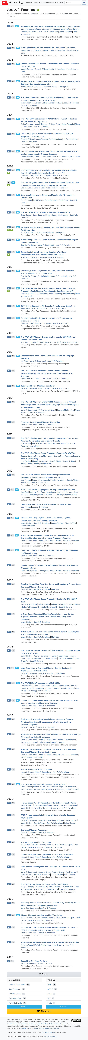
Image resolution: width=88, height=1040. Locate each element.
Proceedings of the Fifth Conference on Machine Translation (44, 178)
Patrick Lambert (54, 887)
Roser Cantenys (51, 200)
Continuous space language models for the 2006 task (47, 854)
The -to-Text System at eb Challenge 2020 (45, 212)
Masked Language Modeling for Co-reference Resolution (48, 306)
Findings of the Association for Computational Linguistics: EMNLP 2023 (48, 89)
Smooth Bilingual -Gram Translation (36, 769)
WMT (49, 984)
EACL (49, 1003)
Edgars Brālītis (70, 523)
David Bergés (38, 200)
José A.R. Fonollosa (28, 963)
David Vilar (56, 755)
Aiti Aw (40, 691)
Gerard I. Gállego (41, 50)
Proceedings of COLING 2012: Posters (36, 509)
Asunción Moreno (45, 495)
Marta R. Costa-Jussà (69, 492)
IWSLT (50, 989)
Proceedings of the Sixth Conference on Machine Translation (44, 129)
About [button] (28, 3)
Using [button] (36, 3)
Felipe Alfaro (25, 308)
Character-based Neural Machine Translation (40, 422)
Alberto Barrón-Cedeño (57, 443)
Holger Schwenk (27, 772)
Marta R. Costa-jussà (60, 87)
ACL (49, 998)
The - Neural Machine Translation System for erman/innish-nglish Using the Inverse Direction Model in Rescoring (46, 373)
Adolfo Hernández (58, 480)
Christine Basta (54, 124)
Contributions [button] (47, 3)
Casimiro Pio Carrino (28, 32)
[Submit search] (84, 3)
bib (12, 26)
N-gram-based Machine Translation (36, 842)
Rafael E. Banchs (65, 607)
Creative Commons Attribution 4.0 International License (39, 1028)
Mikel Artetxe (75, 157)
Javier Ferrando (68, 124)
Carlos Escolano (65, 32)
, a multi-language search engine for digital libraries (48, 489)
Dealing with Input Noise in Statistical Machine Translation (46, 504)
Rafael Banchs (39, 808)
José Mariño (25, 845)
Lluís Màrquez (35, 446)
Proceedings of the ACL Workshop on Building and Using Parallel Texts (48, 911)
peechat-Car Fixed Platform (34, 961)
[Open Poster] (8, 291)
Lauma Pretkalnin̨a (28, 526)
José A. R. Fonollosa (57, 50)
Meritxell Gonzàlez (39, 443)
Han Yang (24, 361)
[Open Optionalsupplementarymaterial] (8, 230)
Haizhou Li (48, 691)
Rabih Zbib (54, 32)
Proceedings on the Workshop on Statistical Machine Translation (46, 810)
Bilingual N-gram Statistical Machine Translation (41, 915)
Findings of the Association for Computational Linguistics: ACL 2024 (47, 55)
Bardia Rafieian (43, 276)
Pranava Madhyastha (65, 410)
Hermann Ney (39, 757)
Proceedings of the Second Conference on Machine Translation (45, 381)
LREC (49, 994)
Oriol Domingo (26, 200)
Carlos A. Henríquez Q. (41, 480)
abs (16, 26)
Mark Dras (55, 589)
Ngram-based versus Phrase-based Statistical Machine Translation (50, 942)
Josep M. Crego (44, 740)
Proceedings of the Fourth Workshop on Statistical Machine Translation (48, 609)
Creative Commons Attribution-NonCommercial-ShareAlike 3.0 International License (36, 1024)
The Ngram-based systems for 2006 (44, 884)
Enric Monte (25, 482)
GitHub (60, 3)
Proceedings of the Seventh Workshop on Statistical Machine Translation (49, 485)
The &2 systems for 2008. (40, 683)
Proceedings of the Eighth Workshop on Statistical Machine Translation (48, 449)
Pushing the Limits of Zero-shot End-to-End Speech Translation (48, 48)
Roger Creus (63, 200)
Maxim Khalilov (26, 523)
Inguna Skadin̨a (57, 523)
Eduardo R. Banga (70, 495)
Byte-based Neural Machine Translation (38, 386)
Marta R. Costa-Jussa (29, 933)
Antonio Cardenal (53, 492)
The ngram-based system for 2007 (43, 784)
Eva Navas (57, 495)
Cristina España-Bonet (47, 410)
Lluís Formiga (26, 443)
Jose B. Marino (58, 945)
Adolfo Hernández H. (49, 607)
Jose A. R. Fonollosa (40, 507)
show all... (25, 1007)
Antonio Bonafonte (37, 492)
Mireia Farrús (43, 541)
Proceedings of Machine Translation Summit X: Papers (42, 923)
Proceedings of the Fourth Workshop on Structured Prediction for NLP (48, 235)
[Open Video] (8, 173)
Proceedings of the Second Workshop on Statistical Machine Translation (49, 730)
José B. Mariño (55, 461)
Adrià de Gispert (40, 805)
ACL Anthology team (49, 1032)
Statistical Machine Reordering (34, 830)
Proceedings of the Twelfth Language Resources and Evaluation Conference (50, 247)
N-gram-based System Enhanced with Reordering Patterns (48, 803)
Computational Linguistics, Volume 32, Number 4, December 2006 (46, 850)
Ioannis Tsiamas (27, 50)
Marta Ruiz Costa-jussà (30, 908)
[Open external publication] (8, 26)
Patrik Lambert (51, 658)
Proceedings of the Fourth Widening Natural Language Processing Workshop (50, 190)
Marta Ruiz (50, 920)
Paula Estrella (43, 32)
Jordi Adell (25, 492)
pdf (9, 47)
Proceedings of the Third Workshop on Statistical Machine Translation (48, 664)
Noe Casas (25, 232)
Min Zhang (32, 691)
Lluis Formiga (26, 507)
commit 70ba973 (50, 1036)
